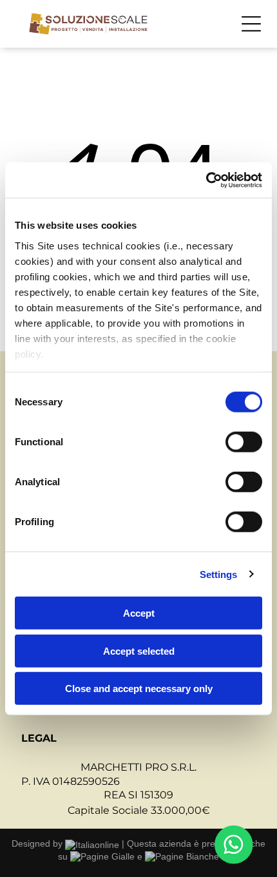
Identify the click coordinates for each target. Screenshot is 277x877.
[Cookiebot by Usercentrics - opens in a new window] (205, 179)
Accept (139, 613)
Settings (219, 573)
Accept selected (139, 650)
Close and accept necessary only (139, 688)
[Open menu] (251, 24)
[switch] (243, 442)
